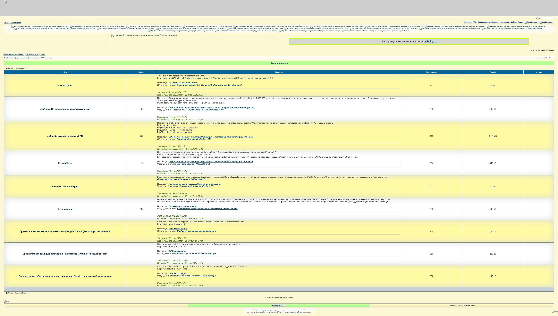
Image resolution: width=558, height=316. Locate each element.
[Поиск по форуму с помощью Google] (531, 22)
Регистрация (16, 22)
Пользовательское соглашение (214, 28)
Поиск (520, 22)
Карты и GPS (78, 18)
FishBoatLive (294, 312)
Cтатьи (360, 26)
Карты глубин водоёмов (476, 26)
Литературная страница (534, 28)
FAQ (474, 22)
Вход (7, 22)
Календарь (505, 22)
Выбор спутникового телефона (406, 28)
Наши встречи (119, 26)
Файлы (513, 22)
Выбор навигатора (341, 28)
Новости (495, 22)
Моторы (39, 18)
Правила (467, 22)
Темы (43, 54)
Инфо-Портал (63, 26)
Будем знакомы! (175, 26)
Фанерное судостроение (204, 31)
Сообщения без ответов (13, 54)
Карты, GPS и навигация (44, 58)
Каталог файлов (27, 58)
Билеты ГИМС (149, 28)
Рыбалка (8, 18)
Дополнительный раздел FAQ (297, 26)
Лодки (28, 18)
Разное (91, 18)
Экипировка (62, 18)
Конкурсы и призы (270, 31)
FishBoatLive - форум (12, 58)
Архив (229, 26)
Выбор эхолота (277, 28)
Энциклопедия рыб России (399, 31)
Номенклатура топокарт (331, 31)
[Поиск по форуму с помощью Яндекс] (546, 22)
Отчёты (49, 18)
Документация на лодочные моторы (82, 28)
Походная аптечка (538, 26)
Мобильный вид (279, 305)
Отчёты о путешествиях (471, 28)
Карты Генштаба (417, 26)
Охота (19, 18)
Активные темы (32, 54)
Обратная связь (484, 22)
